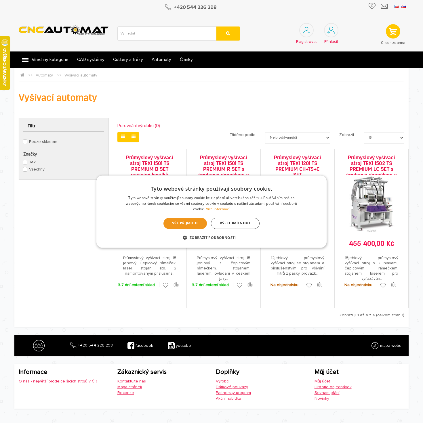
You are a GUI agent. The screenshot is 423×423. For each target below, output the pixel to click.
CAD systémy (90, 59)
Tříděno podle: (243, 134)
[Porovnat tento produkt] (176, 285)
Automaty (161, 59)
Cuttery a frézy (128, 59)
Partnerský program (233, 392)
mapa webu (390, 345)
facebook (143, 345)
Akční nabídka (228, 398)
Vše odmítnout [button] (235, 223)
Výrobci (222, 381)
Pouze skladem (43, 141)
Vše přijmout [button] (185, 223)
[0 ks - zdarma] (393, 31)
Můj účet (322, 381)
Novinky (322, 398)
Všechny (37, 169)
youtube (183, 345)
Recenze (125, 392)
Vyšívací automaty (80, 75)
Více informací (218, 209)
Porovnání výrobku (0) (138, 126)
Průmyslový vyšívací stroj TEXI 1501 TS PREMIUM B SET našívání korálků (149, 166)
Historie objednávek (333, 386)
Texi (33, 162)
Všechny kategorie (50, 59)
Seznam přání (327, 392)
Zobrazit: (347, 134)
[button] (211, 237)
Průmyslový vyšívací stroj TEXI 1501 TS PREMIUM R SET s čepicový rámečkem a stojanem (223, 169)
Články (186, 59)
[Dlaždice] (133, 137)
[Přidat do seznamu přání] (165, 285)
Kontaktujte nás (131, 381)
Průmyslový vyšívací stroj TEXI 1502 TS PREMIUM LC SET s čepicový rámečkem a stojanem (371, 169)
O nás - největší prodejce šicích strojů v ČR (58, 381)
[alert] (211, 211)
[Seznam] (122, 137)
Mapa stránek (129, 386)
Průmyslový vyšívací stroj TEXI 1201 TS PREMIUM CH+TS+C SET (297, 166)
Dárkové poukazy (232, 386)
